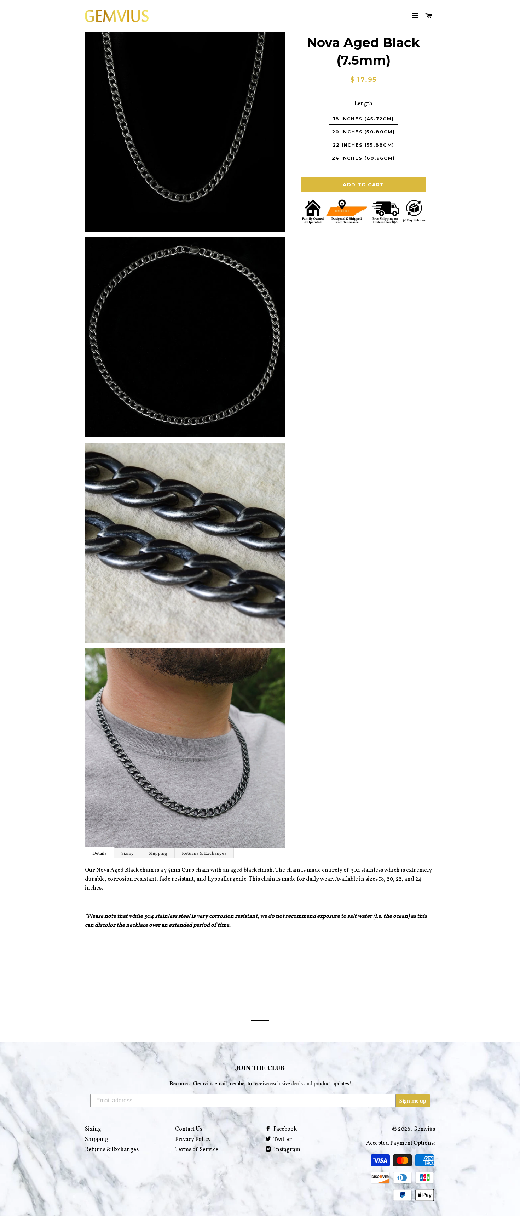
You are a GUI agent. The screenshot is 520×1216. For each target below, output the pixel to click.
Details (99, 854)
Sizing (127, 854)
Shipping (158, 854)
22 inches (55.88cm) (363, 145)
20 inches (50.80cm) (363, 132)
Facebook (284, 1129)
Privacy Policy (193, 1139)
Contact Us (188, 1129)
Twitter (282, 1139)
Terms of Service (196, 1150)
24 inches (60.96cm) (363, 158)
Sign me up (412, 1100)
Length (363, 104)
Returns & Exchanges (204, 854)
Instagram (286, 1150)
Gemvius (424, 1129)
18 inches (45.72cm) (363, 118)
